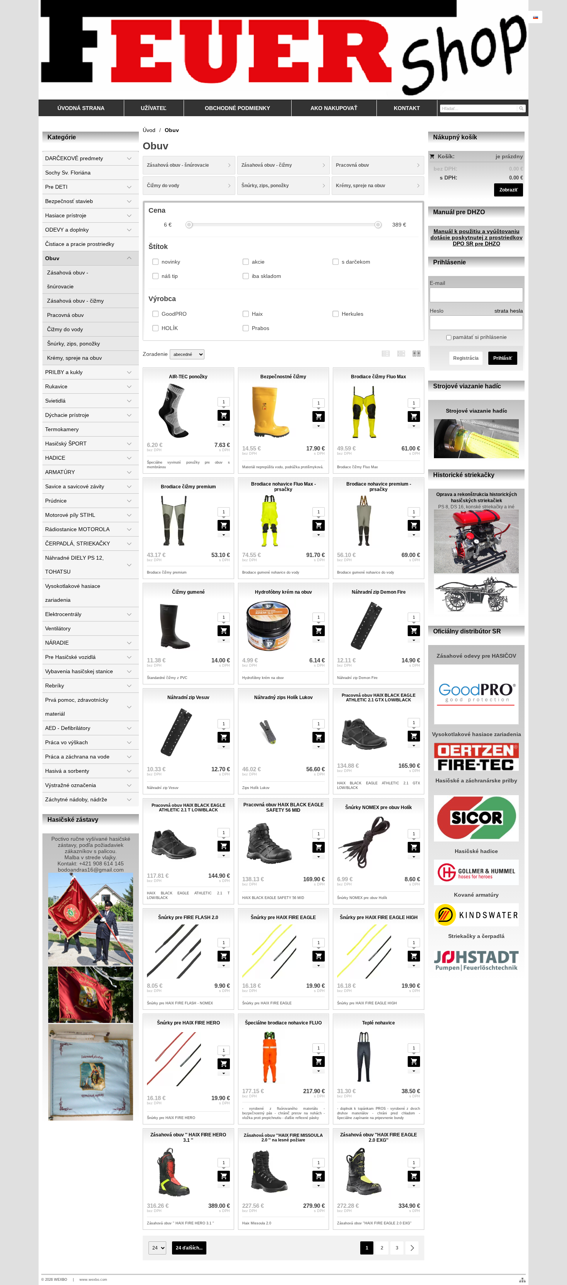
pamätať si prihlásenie (479, 337)
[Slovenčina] (535, 17)
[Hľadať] (521, 108)
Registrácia (466, 358)
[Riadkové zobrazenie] (385, 353)
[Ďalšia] (411, 1248)
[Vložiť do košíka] (318, 630)
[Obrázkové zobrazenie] (416, 353)
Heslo (437, 311)
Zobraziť (509, 190)
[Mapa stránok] (522, 1280)
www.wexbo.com (93, 1280)
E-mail (437, 283)
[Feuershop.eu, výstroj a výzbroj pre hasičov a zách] (283, 49)
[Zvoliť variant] (224, 415)
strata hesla (508, 311)
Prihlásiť (502, 358)
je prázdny (509, 156)
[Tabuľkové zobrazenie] (401, 353)
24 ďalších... (189, 1248)
